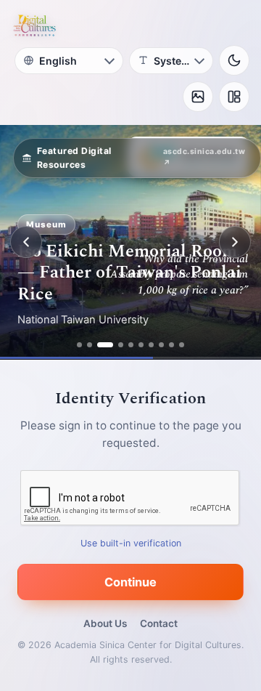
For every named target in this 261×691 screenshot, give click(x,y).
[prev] (26, 242)
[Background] (198, 96)
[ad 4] (120, 344)
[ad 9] (171, 344)
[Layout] (234, 96)
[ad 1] (79, 344)
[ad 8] (161, 344)
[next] (235, 242)
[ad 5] (130, 344)
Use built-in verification (130, 543)
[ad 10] (181, 344)
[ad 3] (105, 344)
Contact (159, 623)
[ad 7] (151, 344)
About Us (105, 623)
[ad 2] (89, 344)
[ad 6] (141, 344)
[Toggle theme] (234, 60)
